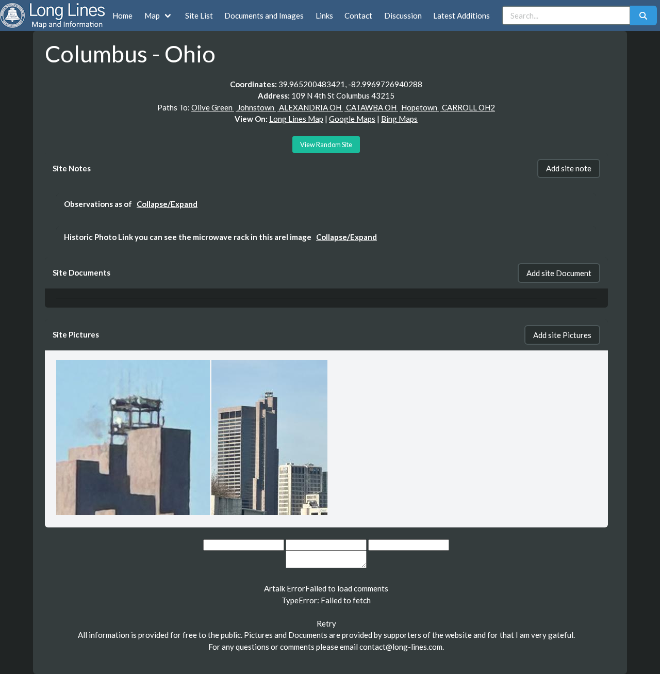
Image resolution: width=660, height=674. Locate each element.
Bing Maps (399, 118)
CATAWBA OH (371, 107)
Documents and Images (264, 15)
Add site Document (558, 273)
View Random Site (326, 144)
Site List (199, 15)
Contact (358, 15)
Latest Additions (461, 15)
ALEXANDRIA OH (310, 107)
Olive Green (212, 107)
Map (152, 15)
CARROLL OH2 (467, 107)
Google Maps (352, 118)
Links (324, 15)
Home (122, 15)
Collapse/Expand (167, 203)
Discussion (403, 15)
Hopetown (419, 107)
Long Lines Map (296, 118)
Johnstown (256, 107)
